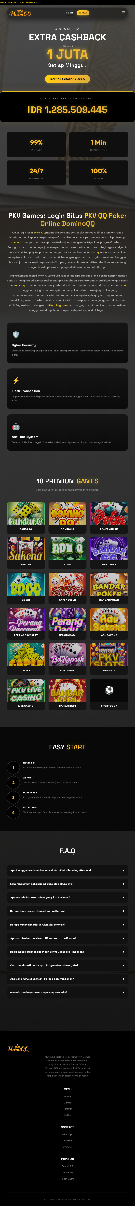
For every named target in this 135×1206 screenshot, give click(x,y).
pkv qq (95, 252)
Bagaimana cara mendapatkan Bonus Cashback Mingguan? (67, 951)
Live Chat (67, 1146)
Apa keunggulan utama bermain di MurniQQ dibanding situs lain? (67, 870)
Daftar (67, 1114)
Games (67, 1102)
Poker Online (67, 1178)
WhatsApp (67, 1134)
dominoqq (20, 285)
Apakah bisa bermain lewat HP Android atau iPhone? (67, 938)
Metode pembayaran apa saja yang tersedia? (67, 992)
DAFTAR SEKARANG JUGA (67, 78)
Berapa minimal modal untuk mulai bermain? (67, 924)
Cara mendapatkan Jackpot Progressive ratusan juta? (67, 965)
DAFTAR (83, 13)
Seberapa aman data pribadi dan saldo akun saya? (67, 883)
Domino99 (67, 1172)
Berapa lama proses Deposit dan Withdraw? (67, 911)
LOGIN (70, 13)
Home (67, 1096)
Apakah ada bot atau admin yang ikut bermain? (67, 897)
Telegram (67, 1140)
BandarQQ (67, 1166)
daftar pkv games (57, 305)
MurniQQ (40, 232)
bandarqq (17, 242)
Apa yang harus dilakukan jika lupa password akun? (67, 978)
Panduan (67, 1108)
